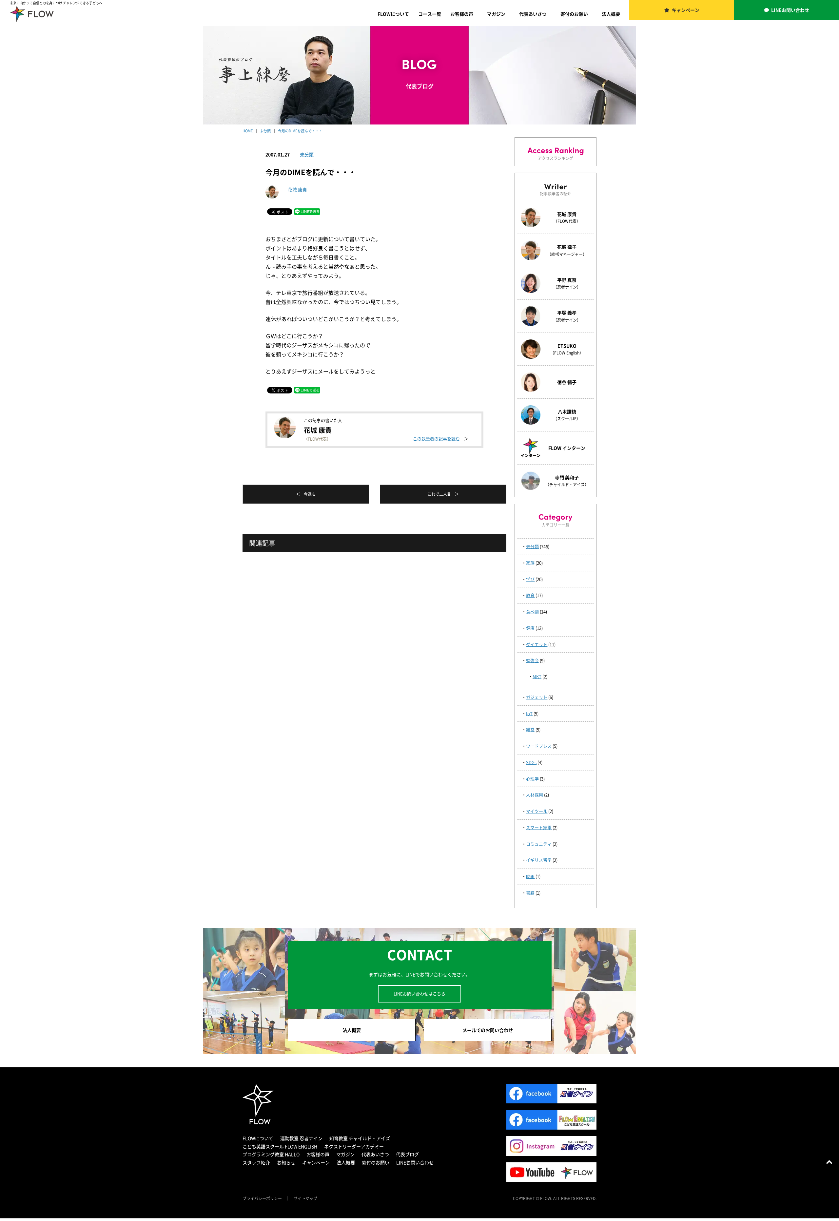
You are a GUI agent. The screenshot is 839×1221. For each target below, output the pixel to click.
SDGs (531, 762)
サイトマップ (305, 1198)
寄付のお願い (574, 13)
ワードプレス (539, 746)
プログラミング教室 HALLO (271, 1154)
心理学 (532, 778)
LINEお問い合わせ (790, 10)
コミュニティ (539, 844)
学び (530, 579)
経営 (530, 729)
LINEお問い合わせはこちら (419, 993)
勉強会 (532, 660)
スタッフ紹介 (256, 1162)
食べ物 (532, 611)
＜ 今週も (306, 494)
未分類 (307, 154)
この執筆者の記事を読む (436, 438)
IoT (529, 713)
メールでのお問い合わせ (487, 1030)
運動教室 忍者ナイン (301, 1138)
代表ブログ (407, 1154)
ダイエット (536, 644)
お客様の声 (461, 13)
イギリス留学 (539, 860)
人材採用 (534, 795)
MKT (537, 676)
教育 (530, 595)
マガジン (496, 13)
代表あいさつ (533, 13)
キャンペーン (685, 10)
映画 (530, 876)
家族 (530, 563)
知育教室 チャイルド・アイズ (359, 1138)
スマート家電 (539, 827)
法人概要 (611, 13)
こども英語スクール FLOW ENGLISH (280, 1146)
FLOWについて (393, 13)
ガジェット (536, 697)
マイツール (536, 811)
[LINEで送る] (307, 211)
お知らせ (286, 1162)
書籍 (530, 892)
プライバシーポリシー (262, 1198)
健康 (530, 628)
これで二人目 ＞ (443, 494)
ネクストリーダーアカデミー (354, 1146)
